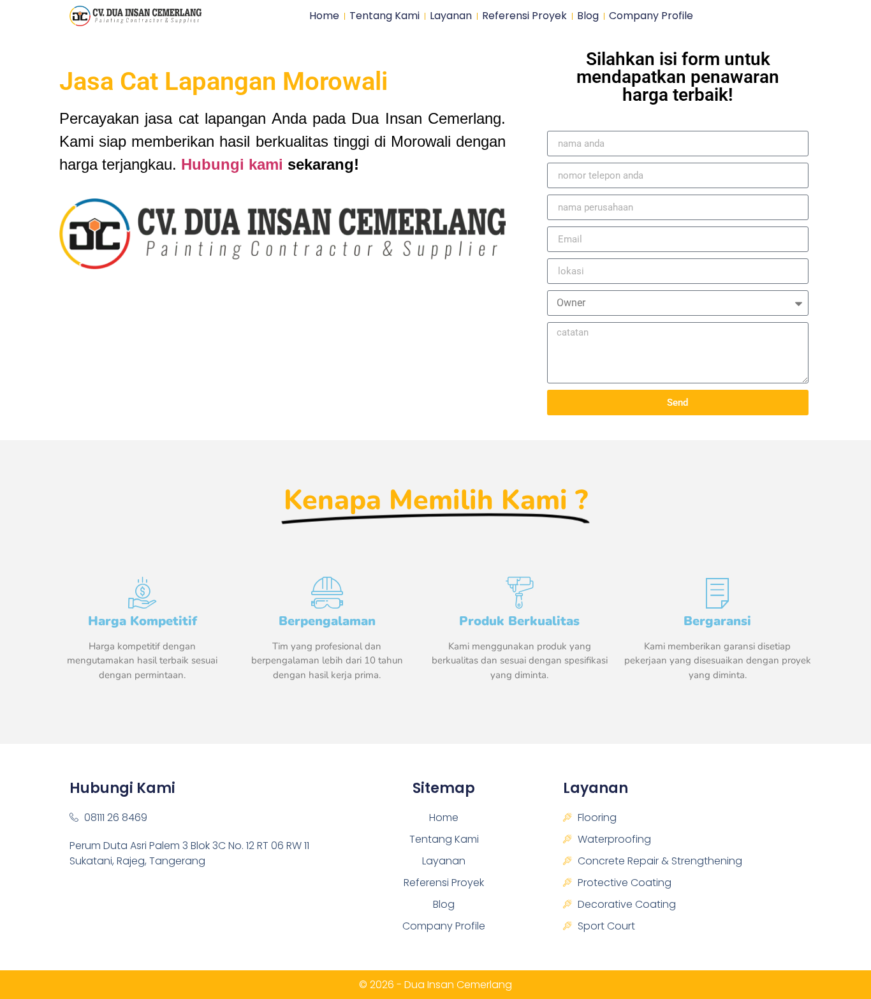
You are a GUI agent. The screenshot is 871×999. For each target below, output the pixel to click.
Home (324, 16)
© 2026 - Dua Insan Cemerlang (435, 984)
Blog (588, 16)
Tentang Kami (384, 16)
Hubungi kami (232, 164)
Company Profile (651, 16)
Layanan (451, 16)
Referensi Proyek (524, 16)
